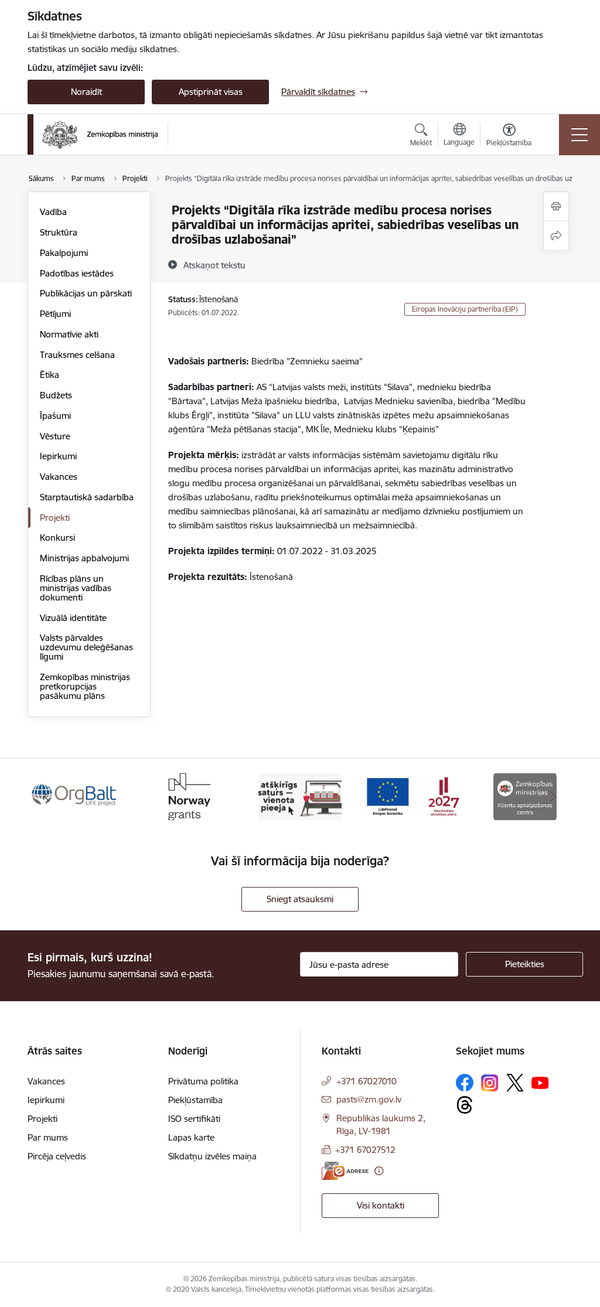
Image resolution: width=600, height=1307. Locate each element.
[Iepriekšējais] (47, 796)
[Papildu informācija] (378, 1170)
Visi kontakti (380, 1205)
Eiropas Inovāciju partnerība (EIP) (465, 309)
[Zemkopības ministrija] (100, 135)
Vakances (58, 476)
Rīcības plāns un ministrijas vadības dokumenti (75, 588)
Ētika (49, 374)
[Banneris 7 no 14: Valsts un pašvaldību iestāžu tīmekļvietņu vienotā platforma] (299, 795)
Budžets (56, 395)
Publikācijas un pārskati (86, 293)
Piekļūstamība (195, 1099)
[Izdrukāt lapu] (556, 206)
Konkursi (57, 537)
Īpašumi (55, 415)
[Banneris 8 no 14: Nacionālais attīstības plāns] (412, 795)
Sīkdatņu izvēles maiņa (212, 1156)
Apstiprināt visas (211, 91)
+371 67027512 (365, 1149)
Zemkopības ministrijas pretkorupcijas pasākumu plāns (85, 686)
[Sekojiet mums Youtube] (540, 1082)
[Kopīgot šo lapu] (556, 235)
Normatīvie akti (69, 334)
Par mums (48, 1137)
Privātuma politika (203, 1081)
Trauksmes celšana (77, 354)
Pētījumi (55, 313)
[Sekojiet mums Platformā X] (515, 1082)
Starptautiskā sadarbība (87, 497)
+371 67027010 (366, 1081)
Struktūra (58, 232)
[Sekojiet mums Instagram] (490, 1082)
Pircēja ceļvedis (57, 1156)
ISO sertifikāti (194, 1118)
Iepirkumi (58, 456)
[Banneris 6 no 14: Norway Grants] (187, 795)
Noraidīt (86, 91)
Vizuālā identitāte (73, 617)
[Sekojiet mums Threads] (464, 1105)
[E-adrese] (345, 1170)
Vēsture (55, 436)
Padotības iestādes (77, 273)
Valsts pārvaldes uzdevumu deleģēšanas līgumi (86, 647)
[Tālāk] (553, 796)
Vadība (53, 211)
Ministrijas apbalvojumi (84, 558)
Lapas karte (191, 1137)
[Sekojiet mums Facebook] (464, 1082)
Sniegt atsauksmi (300, 899)
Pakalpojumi (64, 252)
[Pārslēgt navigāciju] (579, 134)
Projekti (55, 517)
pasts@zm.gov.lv (368, 1099)
